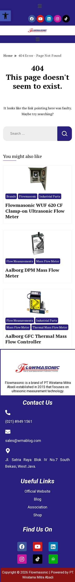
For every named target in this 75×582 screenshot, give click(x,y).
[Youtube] (40, 18)
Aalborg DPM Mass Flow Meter (32, 273)
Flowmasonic (27, 196)
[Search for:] (30, 133)
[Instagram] (57, 18)
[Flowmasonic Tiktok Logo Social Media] (66, 18)
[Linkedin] (49, 18)
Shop (37, 515)
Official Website (37, 491)
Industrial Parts (49, 196)
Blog (37, 499)
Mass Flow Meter (47, 261)
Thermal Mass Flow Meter (49, 327)
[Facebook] (32, 18)
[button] (5, 15)
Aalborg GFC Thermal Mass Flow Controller (36, 339)
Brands (11, 196)
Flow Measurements (19, 261)
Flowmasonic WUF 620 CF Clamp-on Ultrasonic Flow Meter (34, 210)
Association (37, 507)
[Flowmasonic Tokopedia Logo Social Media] (53, 559)
